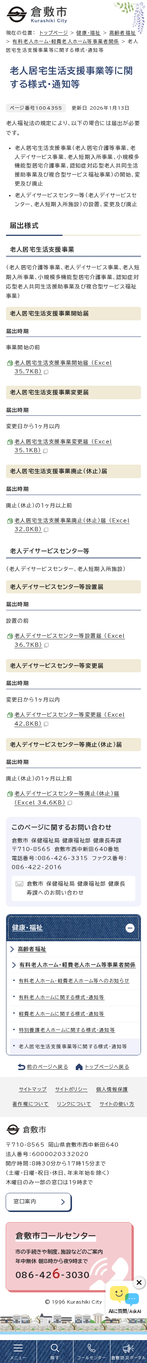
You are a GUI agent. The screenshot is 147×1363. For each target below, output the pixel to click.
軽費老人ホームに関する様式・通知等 (61, 1013)
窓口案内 (25, 1201)
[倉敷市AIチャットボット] (124, 1299)
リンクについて (74, 1104)
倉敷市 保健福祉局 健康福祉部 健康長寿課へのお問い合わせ (76, 888)
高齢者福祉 (32, 949)
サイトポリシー (71, 1089)
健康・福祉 (89, 32)
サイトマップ (33, 1089)
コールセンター (91, 1358)
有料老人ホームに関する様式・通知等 (61, 997)
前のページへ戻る (47, 1066)
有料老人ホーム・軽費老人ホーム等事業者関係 (65, 41)
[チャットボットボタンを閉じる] (139, 1283)
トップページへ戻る (107, 1066)
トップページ (54, 32)
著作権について (30, 1104)
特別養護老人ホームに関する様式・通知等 (67, 1030)
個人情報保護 (112, 1089)
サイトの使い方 (117, 1104)
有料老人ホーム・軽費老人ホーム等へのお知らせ (74, 980)
